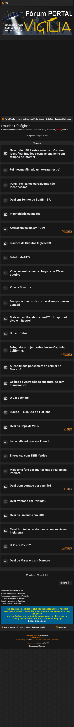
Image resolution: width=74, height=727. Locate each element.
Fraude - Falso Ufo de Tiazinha (30, 412)
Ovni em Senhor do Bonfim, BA (30, 199)
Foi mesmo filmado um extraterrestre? (35, 169)
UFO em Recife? (20, 545)
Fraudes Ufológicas (15, 126)
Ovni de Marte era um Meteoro (30, 560)
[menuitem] (5, 3)
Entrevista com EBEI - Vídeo (28, 455)
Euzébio (28, 130)
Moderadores (19, 130)
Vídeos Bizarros (20, 287)
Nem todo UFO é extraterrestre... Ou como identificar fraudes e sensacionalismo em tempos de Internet (37, 154)
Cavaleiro (37, 130)
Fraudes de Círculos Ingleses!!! (30, 243)
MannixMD (44, 635)
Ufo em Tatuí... (19, 333)
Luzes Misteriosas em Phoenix (30, 441)
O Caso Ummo (19, 397)
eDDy (44, 130)
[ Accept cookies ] (37, 621)
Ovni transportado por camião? (30, 485)
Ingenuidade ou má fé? (25, 213)
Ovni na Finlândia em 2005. (28, 515)
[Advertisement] (37, 77)
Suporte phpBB (43, 643)
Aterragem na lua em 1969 (27, 228)
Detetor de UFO (20, 257)
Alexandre (51, 130)
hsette (65, 130)
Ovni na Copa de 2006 (24, 426)
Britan (58, 130)
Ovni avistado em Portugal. (28, 501)
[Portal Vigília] (37, 23)
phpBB (28, 640)
